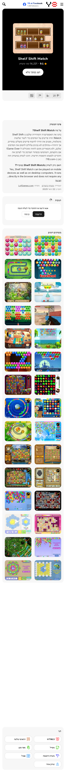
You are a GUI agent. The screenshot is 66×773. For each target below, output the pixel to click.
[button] (58, 180)
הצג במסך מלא (33, 72)
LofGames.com (25, 185)
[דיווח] (39, 95)
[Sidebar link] (62, 4)
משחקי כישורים (48, 185)
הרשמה (38, 214)
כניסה (26, 214)
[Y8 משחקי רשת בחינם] (51, 4)
